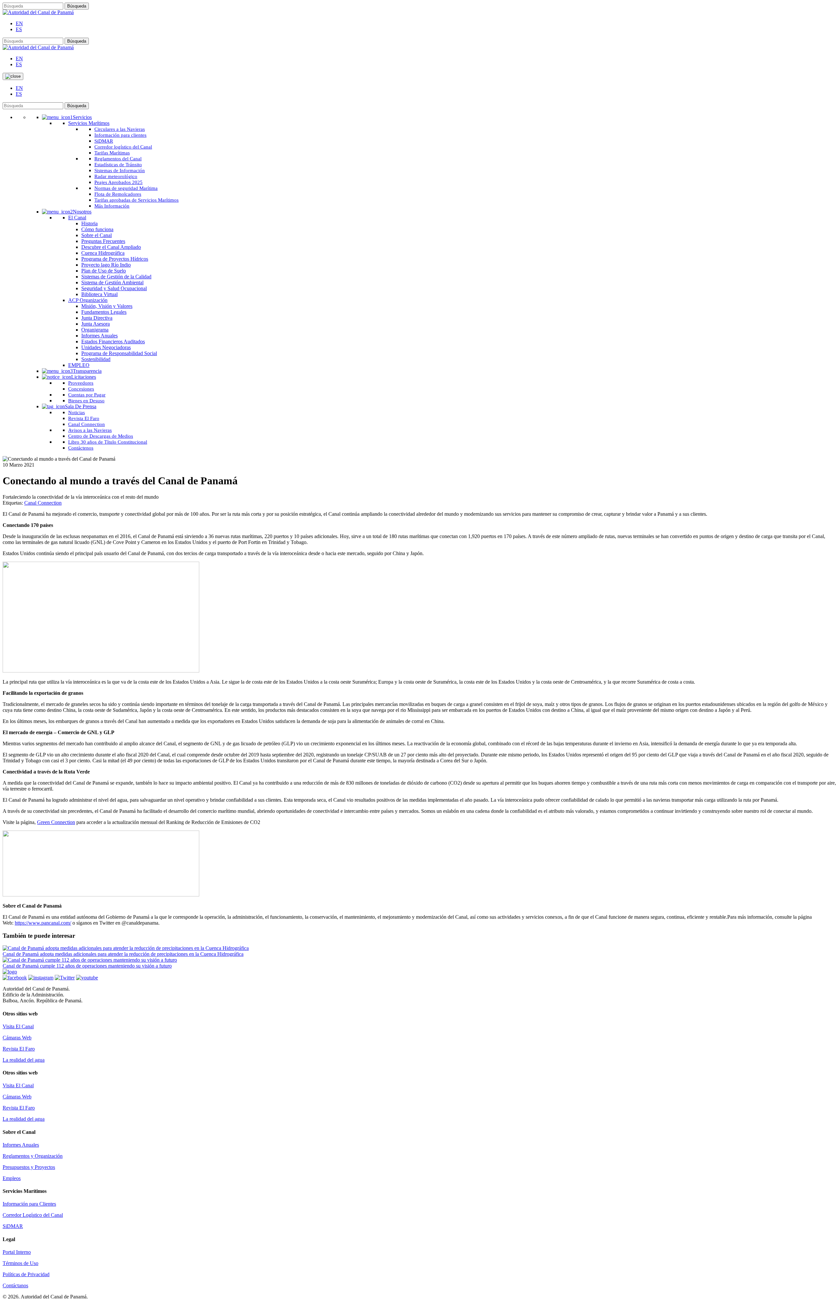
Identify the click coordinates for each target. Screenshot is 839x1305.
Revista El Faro (19, 1049)
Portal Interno (17, 1252)
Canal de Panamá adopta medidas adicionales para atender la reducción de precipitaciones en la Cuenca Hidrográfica (123, 954)
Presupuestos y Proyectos (29, 1167)
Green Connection (56, 822)
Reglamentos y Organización (33, 1156)
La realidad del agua (24, 1060)
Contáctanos (15, 1285)
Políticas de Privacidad (26, 1274)
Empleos (12, 1178)
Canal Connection (43, 503)
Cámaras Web (17, 1037)
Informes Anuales (21, 1145)
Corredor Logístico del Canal (33, 1215)
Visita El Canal (18, 1026)
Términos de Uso (20, 1263)
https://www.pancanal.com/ (43, 923)
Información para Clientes (29, 1204)
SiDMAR (13, 1226)
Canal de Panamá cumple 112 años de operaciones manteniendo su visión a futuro (87, 966)
